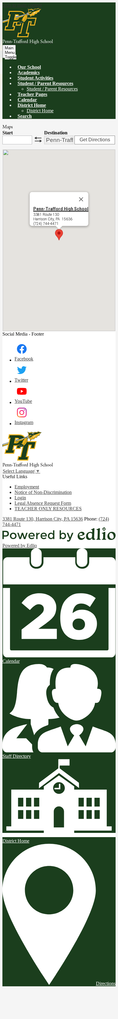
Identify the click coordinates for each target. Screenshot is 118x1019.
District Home (40, 110)
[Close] (81, 199)
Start (7, 132)
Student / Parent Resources (52, 88)
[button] (45, 83)
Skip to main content (22, 5)
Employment (27, 486)
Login (20, 497)
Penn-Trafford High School (60, 208)
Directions (106, 983)
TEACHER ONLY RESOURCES (48, 508)
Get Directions (95, 139)
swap (38, 139)
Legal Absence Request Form (43, 503)
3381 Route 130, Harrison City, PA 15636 (42, 518)
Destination (55, 132)
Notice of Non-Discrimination (43, 492)
